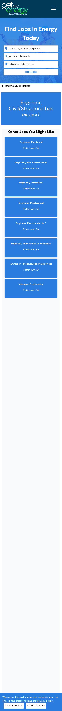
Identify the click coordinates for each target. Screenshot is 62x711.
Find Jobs (31, 72)
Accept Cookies (14, 705)
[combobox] (31, 48)
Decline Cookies (36, 705)
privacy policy (45, 700)
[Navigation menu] (53, 8)
